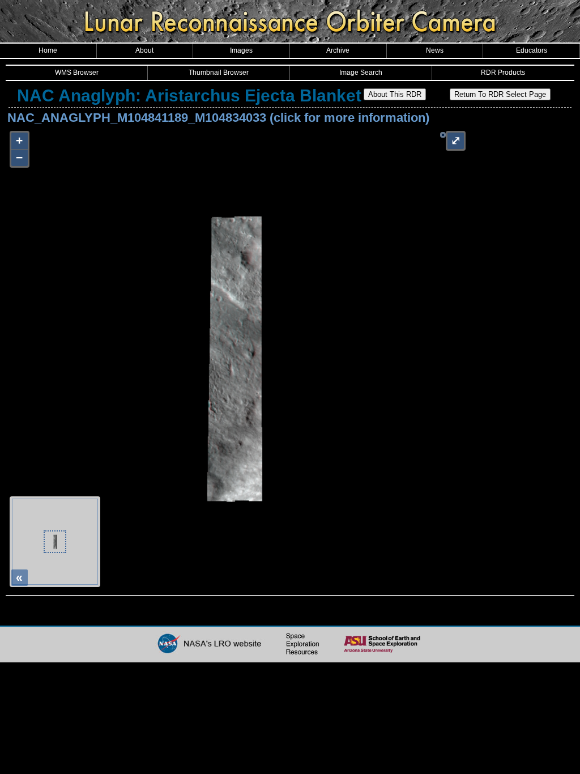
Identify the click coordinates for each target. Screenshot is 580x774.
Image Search (360, 72)
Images (241, 50)
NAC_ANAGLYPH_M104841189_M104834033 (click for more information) (218, 117)
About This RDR (394, 94)
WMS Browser (77, 72)
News (434, 50)
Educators (531, 50)
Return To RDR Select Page (500, 94)
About (144, 50)
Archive (337, 50)
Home (48, 50)
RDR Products (503, 72)
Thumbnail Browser (219, 72)
